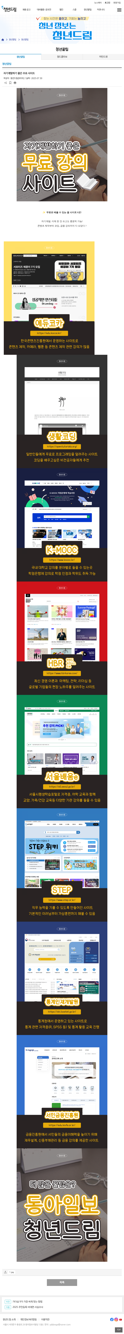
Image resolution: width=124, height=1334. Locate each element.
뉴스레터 (98, 3)
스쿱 (74, 9)
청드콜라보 (62, 56)
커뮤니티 (100, 9)
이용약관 (45, 1319)
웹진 (61, 9)
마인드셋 (103, 56)
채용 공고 (27, 9)
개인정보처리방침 (28, 1319)
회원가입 (117, 3)
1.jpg (11, 1272)
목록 (62, 1282)
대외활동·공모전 (44, 9)
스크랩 (10, 83)
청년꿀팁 (87, 9)
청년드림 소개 (9, 1319)
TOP (119, 1330)
